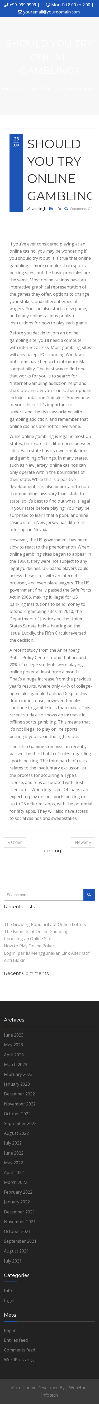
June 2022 (13, 1153)
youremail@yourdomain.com (51, 12)
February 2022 (18, 1192)
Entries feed (16, 1340)
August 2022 (16, 1133)
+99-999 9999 (23, 5)
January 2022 (17, 1202)
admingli (39, 208)
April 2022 (14, 1172)
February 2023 (18, 1074)
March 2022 (15, 1182)
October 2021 (17, 1231)
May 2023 (13, 1045)
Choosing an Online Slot (28, 939)
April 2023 (14, 1055)
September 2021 (20, 1241)
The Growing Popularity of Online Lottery (45, 924)
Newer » (83, 842)
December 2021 (19, 1212)
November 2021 (20, 1222)
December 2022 (19, 1094)
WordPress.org (19, 1360)
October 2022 (17, 1114)
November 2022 (20, 1104)
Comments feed (19, 1350)
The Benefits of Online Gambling (36, 931)
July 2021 (13, 1261)
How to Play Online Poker (29, 946)
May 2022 (13, 1163)
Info (58, 208)
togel (9, 1300)
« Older (15, 842)
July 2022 (13, 1143)
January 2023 (17, 1084)
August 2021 (16, 1251)
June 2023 (13, 1035)
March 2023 (15, 1064)
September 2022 (20, 1123)
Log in (10, 1330)
